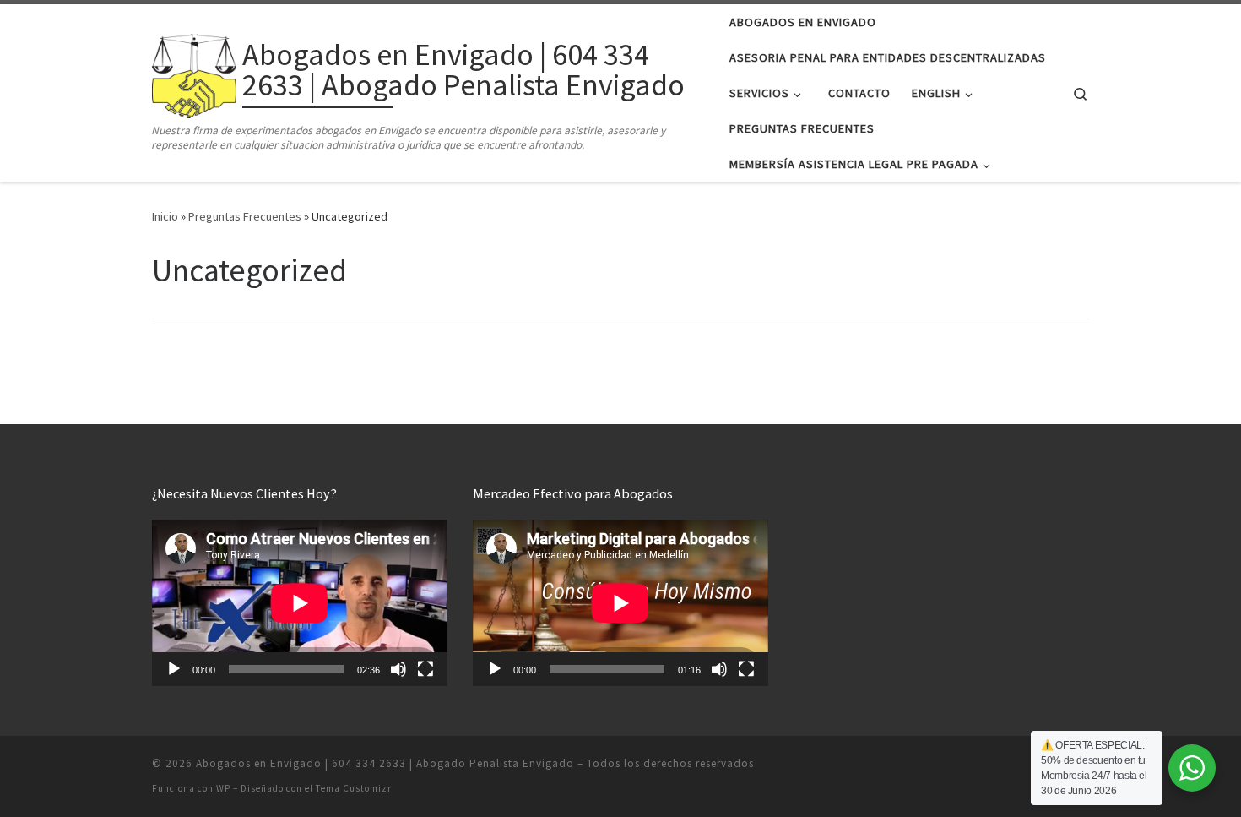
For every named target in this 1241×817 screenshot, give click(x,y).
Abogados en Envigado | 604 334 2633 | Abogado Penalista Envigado (385, 763)
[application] (299, 603)
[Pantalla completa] (425, 669)
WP (223, 788)
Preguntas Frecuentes (244, 216)
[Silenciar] (398, 669)
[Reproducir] (173, 669)
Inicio (165, 216)
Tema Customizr (354, 788)
